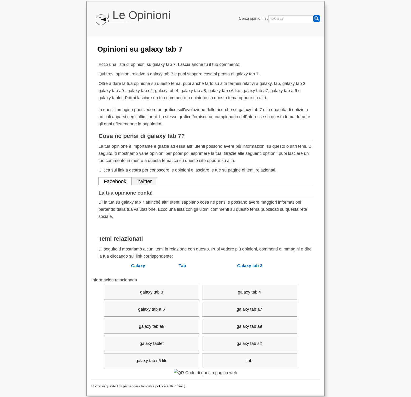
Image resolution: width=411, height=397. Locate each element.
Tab (182, 265)
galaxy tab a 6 (151, 309)
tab (249, 360)
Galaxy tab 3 (249, 265)
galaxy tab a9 (249, 326)
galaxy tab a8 (151, 326)
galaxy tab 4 (249, 292)
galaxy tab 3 (151, 292)
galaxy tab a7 (249, 309)
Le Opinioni (142, 15)
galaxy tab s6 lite (151, 360)
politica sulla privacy (170, 386)
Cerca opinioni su (254, 18)
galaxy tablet (152, 343)
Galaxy (138, 265)
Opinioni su (139, 49)
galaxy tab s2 (249, 343)
